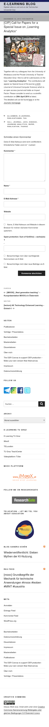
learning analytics (17, 124)
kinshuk (33, 122)
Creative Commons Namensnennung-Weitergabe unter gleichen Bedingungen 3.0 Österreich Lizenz (24, 709)
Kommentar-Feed (11, 615)
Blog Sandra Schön (15, 547)
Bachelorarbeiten (11, 337)
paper (31, 124)
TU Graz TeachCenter (13, 451)
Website (7, 211)
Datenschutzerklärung (13, 371)
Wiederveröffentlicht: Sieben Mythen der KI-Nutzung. (21, 554)
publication (13, 126)
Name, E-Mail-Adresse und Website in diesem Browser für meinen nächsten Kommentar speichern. (24, 227)
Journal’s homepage (12, 102)
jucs (25, 122)
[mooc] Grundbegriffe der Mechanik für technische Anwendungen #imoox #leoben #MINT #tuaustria (22, 580)
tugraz (24, 126)
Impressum (8, 365)
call (9, 122)
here (30, 99)
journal (17, 122)
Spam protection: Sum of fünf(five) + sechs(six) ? (24, 238)
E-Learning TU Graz (12, 436)
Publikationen (14, 118)
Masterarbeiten (10, 342)
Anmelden (8, 605)
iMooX (6, 441)
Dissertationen (10, 347)
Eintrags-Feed (9, 610)
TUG (25, 118)
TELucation (8, 446)
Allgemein (12, 116)
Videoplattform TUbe (12, 456)
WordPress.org (10, 620)
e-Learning (24, 116)
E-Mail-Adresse (11, 198)
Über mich (8, 352)
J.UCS (37, 83)
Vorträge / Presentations (13, 331)
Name (7, 185)
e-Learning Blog (20, 4)
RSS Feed (9, 569)
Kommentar (9, 150)
